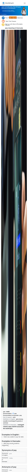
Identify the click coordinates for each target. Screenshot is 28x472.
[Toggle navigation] (25, 3)
